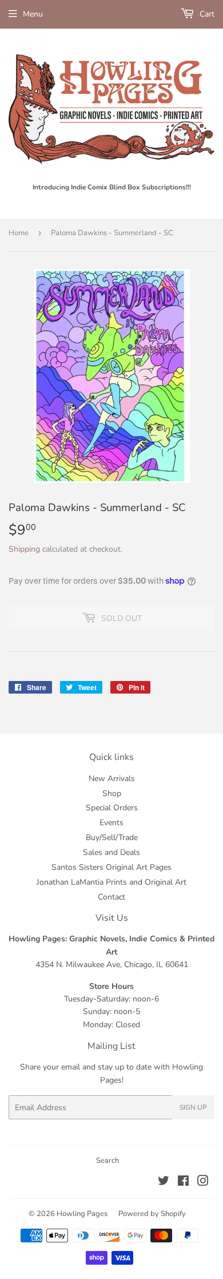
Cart (205, 14)
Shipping (24, 549)
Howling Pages (82, 1214)
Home (19, 233)
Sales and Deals (111, 852)
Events (111, 822)
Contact (111, 897)
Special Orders (112, 807)
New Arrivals (112, 778)
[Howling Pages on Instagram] (203, 1182)
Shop (111, 793)
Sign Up (193, 1107)
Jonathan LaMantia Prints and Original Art (111, 882)
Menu (33, 14)
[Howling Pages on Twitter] (163, 1182)
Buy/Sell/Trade (112, 837)
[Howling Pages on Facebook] (183, 1182)
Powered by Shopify (152, 1214)
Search (107, 1160)
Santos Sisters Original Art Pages (111, 867)
